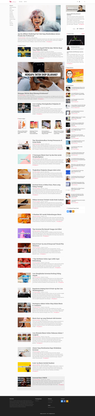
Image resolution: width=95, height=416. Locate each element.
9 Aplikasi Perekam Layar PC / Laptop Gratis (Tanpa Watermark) (78, 118)
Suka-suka (11, 23)
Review (25, 1)
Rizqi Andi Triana (76, 46)
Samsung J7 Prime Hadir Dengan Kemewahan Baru (34, 132)
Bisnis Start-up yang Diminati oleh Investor (46, 318)
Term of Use (50, 402)
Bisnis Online (12, 10)
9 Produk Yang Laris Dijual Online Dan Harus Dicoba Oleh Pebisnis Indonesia (77, 124)
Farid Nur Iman (75, 89)
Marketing (11, 14)
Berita (11, 8)
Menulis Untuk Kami (51, 407)
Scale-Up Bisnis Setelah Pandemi (43, 363)
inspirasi (71, 8)
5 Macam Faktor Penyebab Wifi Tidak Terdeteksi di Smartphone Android (78, 106)
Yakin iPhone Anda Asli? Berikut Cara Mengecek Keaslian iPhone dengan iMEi (78, 165)
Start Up (11, 22)
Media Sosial (12, 16)
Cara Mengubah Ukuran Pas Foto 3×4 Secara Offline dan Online (78, 129)
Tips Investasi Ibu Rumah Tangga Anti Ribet (47, 229)
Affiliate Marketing (13, 7)
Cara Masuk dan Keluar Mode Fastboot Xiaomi (76, 147)
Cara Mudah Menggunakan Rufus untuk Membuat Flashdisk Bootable (78, 183)
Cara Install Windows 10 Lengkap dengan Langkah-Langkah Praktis (77, 94)
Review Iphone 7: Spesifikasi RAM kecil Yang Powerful (47, 132)
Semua (83, 33)
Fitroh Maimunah (75, 101)
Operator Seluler (12, 19)
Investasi (11, 11)
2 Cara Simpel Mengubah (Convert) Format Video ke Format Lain (78, 141)
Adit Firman (74, 126)
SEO (10, 20)
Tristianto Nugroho (76, 149)
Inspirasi (33, 95)
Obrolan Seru (12, 17)
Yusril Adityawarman (76, 107)
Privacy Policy (50, 400)
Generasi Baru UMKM (39, 378)
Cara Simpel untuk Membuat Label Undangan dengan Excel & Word (77, 153)
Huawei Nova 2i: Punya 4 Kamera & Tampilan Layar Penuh (59, 132)
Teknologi (11, 25)
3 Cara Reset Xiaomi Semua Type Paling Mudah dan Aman (77, 171)
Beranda (20, 1)
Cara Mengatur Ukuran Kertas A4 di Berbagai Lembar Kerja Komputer (78, 177)
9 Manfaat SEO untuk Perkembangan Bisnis (46, 214)
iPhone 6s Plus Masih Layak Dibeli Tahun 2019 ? (22, 132)
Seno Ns (74, 95)
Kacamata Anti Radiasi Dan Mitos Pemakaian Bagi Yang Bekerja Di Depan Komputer (77, 195)
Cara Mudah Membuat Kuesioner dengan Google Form (77, 112)
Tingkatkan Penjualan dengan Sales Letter (46, 170)
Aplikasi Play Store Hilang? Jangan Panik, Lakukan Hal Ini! (77, 189)
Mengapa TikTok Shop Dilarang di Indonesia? (33, 93)
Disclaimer (37, 400)
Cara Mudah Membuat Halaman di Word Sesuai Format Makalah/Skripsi (78, 159)
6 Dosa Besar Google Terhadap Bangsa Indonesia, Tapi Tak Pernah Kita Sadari (78, 136)
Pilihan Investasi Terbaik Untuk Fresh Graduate (48, 200)
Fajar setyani (75, 119)
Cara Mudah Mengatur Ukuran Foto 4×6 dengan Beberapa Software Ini (78, 88)
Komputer (11, 13)
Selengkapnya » (49, 41)
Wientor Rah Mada (22, 37)
